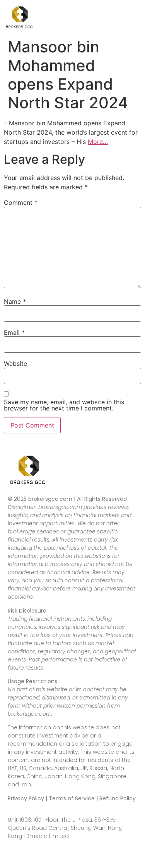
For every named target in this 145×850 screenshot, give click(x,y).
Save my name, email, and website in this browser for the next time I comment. (64, 405)
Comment (21, 202)
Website (15, 363)
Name (15, 301)
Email (14, 332)
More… (98, 141)
